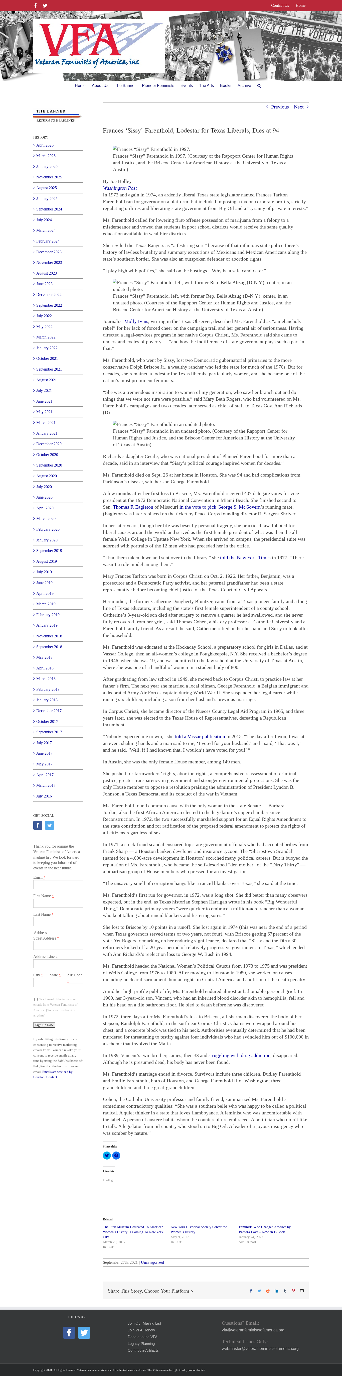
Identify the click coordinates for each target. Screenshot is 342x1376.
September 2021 (49, 369)
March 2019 (46, 604)
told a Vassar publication (200, 736)
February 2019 (48, 615)
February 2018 (48, 689)
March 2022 (46, 337)
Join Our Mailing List (144, 1323)
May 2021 (44, 412)
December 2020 (49, 444)
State (55, 975)
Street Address (46, 938)
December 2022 (49, 294)
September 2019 (49, 550)
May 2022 (44, 326)
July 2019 (44, 572)
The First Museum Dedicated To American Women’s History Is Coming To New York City (133, 1232)
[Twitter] (49, 825)
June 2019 (44, 583)
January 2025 (47, 198)
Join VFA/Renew (141, 1330)
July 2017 (44, 743)
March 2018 (46, 678)
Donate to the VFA (142, 1337)
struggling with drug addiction (239, 1055)
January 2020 (47, 540)
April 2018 (45, 668)
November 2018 (49, 636)
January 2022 (47, 348)
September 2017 (49, 732)
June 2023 (44, 284)
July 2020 (44, 487)
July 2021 (44, 390)
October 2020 (47, 454)
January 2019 (47, 625)
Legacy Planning (141, 1344)
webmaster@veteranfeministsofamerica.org (260, 1348)
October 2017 (47, 721)
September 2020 (49, 465)
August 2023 (46, 273)
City (38, 975)
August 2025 (46, 188)
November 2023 (49, 262)
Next (299, 106)
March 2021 (46, 422)
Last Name (43, 914)
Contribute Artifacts (143, 1350)
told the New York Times (245, 557)
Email (39, 877)
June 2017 (44, 753)
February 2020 (48, 529)
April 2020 (45, 508)
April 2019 (45, 593)
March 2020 (46, 518)
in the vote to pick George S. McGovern (220, 507)
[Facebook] (37, 825)
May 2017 (44, 764)
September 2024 (49, 209)
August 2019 (46, 561)
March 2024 (46, 230)
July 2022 (44, 316)
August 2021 (46, 380)
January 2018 (47, 700)
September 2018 (49, 647)
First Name (43, 896)
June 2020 (44, 497)
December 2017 (49, 711)
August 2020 (46, 476)
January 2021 (47, 433)
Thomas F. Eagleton (133, 507)
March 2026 (46, 156)
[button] (259, 86)
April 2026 (45, 145)
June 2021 (44, 401)
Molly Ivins (136, 321)
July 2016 (44, 796)
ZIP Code (74, 978)
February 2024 (48, 241)
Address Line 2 (45, 956)
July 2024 (44, 220)
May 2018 (44, 657)
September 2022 (49, 305)
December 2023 (49, 252)
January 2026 (47, 166)
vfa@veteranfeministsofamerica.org (253, 1330)
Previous (280, 106)
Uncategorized (152, 1262)
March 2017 (46, 785)
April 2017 (45, 775)
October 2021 (47, 358)
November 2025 (49, 177)
